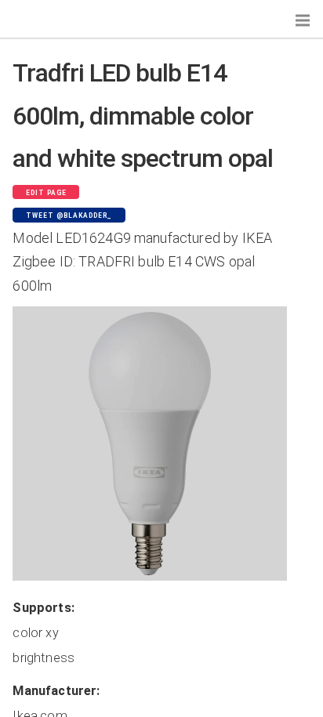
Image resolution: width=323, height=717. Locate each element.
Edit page (46, 193)
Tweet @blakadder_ (69, 215)
